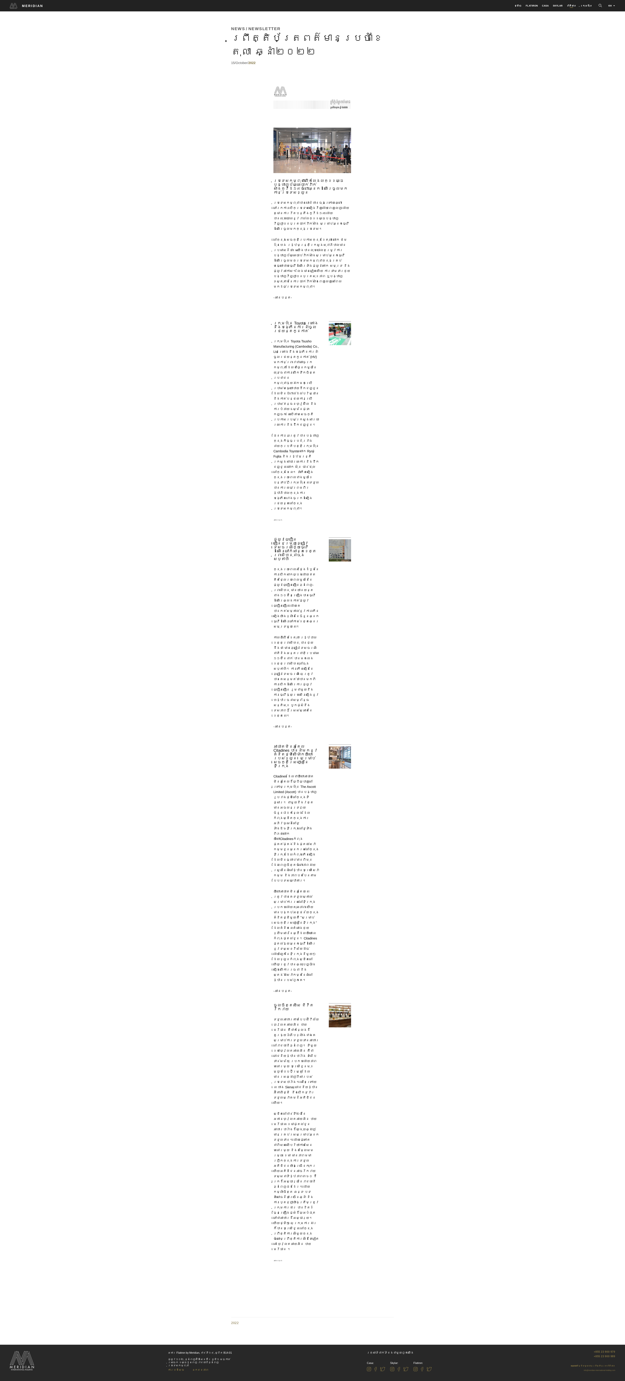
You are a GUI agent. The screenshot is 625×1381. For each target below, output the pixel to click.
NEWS (238, 29)
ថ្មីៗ (517, 5)
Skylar (558, 5)
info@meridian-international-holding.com (599, 1370)
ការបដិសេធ (176, 1370)
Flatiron (532, 5)
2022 (235, 1323)
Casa (545, 5)
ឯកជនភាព (200, 1370)
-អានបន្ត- (282, 297)
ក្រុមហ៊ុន (586, 5)
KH (610, 5)
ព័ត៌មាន (571, 5)
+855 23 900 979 (604, 1351)
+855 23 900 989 (604, 1356)
